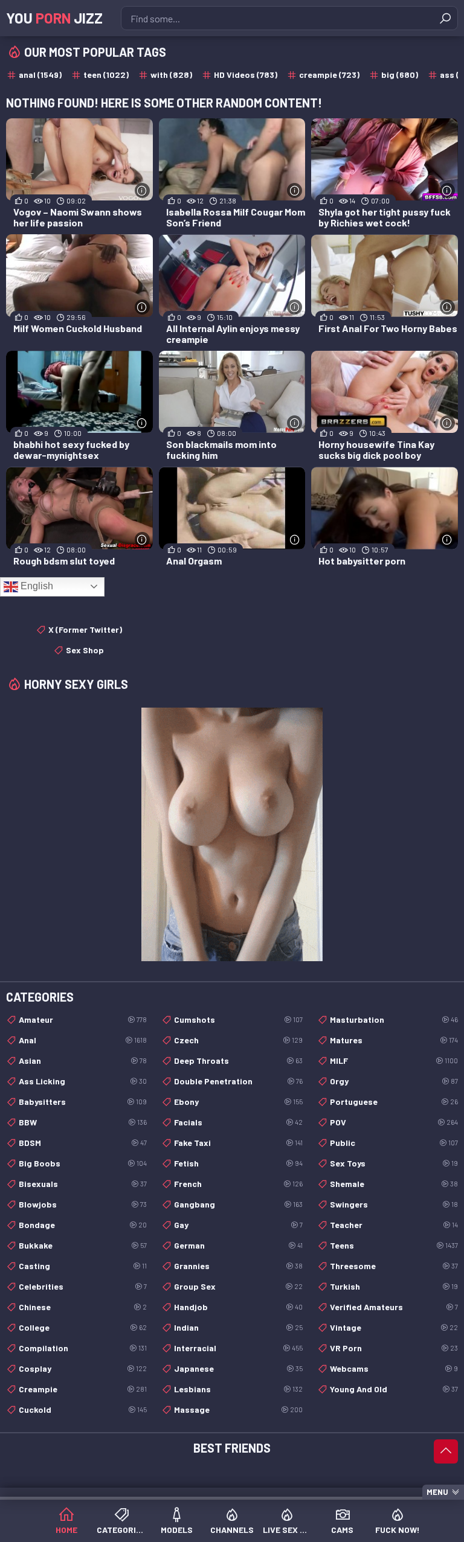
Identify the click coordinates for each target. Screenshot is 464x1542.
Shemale (394, 1184)
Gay (238, 1225)
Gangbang (238, 1204)
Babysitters (83, 1101)
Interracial (238, 1348)
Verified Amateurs (394, 1307)
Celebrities (83, 1286)
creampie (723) (329, 74)
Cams (342, 1529)
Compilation (83, 1348)
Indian (238, 1327)
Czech (238, 1040)
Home (66, 1529)
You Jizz (54, 18)
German (238, 1245)
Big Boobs (83, 1163)
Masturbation (394, 1019)
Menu (437, 1492)
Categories (121, 1529)
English (35, 586)
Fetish (238, 1163)
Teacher (394, 1225)
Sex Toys (394, 1163)
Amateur (83, 1019)
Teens (394, 1245)
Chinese (83, 1307)
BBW (83, 1122)
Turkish (394, 1286)
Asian (83, 1060)
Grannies (238, 1266)
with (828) (171, 74)
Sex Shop (85, 650)
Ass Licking (83, 1081)
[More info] (142, 190)
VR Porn (394, 1348)
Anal (83, 1040)
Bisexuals (83, 1184)
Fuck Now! (397, 1529)
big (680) (399, 74)
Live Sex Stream (287, 1529)
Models (177, 1529)
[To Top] (446, 1451)
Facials (238, 1122)
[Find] (445, 18)
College (83, 1327)
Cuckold (83, 1409)
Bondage (83, 1225)
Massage (238, 1409)
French (238, 1184)
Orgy (394, 1081)
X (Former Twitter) (85, 629)
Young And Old (394, 1389)
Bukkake (83, 1245)
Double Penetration (238, 1081)
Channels (232, 1529)
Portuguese (394, 1101)
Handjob (238, 1307)
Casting (83, 1266)
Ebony (238, 1101)
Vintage (394, 1327)
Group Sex (238, 1286)
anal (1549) (40, 74)
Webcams (394, 1368)
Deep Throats (238, 1060)
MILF (394, 1060)
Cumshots (238, 1019)
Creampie (83, 1389)
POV (394, 1122)
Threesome (394, 1266)
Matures (394, 1040)
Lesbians (238, 1389)
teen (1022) (106, 74)
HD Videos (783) (245, 74)
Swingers (394, 1204)
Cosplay (83, 1368)
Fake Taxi (238, 1142)
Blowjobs (83, 1204)
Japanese (238, 1368)
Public (394, 1142)
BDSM (83, 1142)
